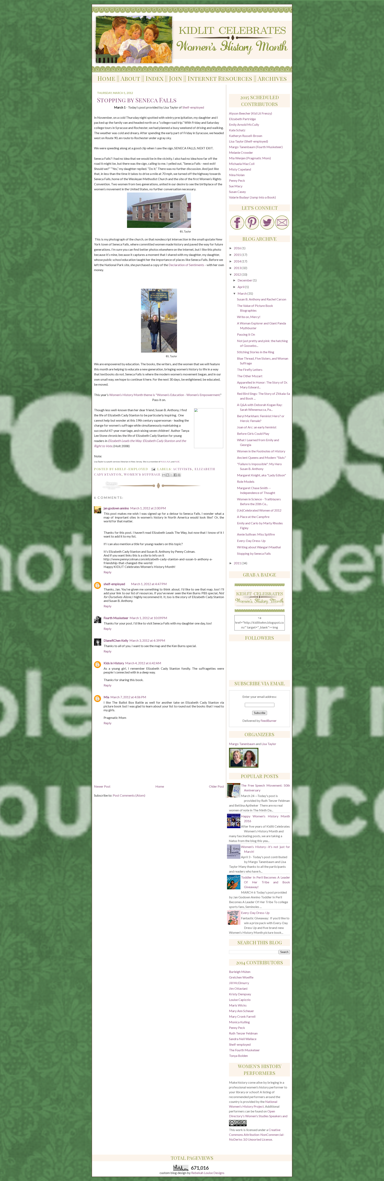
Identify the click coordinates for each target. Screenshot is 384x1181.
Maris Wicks (238, 1005)
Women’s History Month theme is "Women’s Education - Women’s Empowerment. (164, 395)
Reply (107, 572)
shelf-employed (114, 584)
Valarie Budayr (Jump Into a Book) (252, 197)
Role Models (245, 481)
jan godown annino (116, 508)
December (245, 280)
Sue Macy (235, 186)
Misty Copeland (240, 169)
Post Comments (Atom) (129, 795)
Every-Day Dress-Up (251, 541)
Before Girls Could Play (253, 433)
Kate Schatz (237, 130)
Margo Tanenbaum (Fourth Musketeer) (256, 147)
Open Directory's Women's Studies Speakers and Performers (258, 1116)
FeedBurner (269, 720)
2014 (238, 261)
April (241, 287)
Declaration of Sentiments (186, 265)
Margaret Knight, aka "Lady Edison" (261, 475)
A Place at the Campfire (253, 517)
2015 (238, 254)
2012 (238, 274)
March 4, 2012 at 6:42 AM (143, 663)
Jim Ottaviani (238, 988)
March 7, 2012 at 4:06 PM (128, 697)
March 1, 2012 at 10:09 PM (148, 618)
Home (106, 78)
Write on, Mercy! (248, 317)
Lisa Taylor (268, 744)
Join (175, 78)
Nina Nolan (237, 175)
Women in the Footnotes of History (261, 451)
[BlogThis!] (168, 475)
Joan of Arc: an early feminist (256, 427)
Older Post (216, 786)
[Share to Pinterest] (179, 475)
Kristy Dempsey (240, 994)
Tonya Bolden (238, 1055)
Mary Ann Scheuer (241, 1011)
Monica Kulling (239, 1022)
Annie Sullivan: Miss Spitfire (256, 534)
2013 (238, 268)
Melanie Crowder (241, 152)
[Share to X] (171, 475)
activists (182, 469)
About (130, 78)
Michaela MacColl (241, 164)
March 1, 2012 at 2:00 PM (148, 508)
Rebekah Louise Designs (207, 1173)
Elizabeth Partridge (242, 119)
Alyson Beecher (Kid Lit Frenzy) (250, 113)
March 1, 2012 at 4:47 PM (149, 584)
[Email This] (164, 475)
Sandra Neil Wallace (242, 1039)
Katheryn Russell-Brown (245, 136)
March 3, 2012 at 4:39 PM (147, 640)
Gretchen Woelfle (241, 977)
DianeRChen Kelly (116, 640)
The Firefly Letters (249, 369)
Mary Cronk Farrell (242, 1016)
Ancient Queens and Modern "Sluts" (261, 457)
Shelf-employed (193, 107)
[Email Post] (153, 469)
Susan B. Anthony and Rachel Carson (261, 299)
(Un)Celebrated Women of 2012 (259, 510)
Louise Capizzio (240, 999)
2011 (238, 563)
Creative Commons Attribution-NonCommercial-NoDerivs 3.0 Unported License (256, 1134)
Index (154, 78)
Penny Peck (237, 180)
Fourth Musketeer (116, 618)
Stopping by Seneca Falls (254, 553)
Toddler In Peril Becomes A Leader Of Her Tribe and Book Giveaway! (265, 882)
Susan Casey (237, 192)
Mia (106, 697)
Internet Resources (220, 78)
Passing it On (246, 334)
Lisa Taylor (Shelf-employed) (248, 141)
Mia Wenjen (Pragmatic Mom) (250, 158)
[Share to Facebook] (175, 475)
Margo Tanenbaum (242, 744)
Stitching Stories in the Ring (255, 352)
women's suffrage (142, 474)
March (242, 293)
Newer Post (102, 786)
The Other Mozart (249, 376)
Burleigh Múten (239, 972)
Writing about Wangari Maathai (259, 547)
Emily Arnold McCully (244, 124)
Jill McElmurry (239, 983)
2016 (238, 248)
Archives (272, 78)
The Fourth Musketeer (244, 1050)
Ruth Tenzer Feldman (243, 1033)
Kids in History (114, 663)
